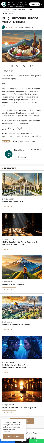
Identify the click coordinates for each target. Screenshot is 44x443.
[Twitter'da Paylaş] (22, 441)
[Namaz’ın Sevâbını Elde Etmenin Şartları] (22, 390)
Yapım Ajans (32, 433)
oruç (33, 141)
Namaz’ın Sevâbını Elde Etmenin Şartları (19, 407)
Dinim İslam (10, 27)
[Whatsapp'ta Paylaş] (36, 441)
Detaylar (6, 431)
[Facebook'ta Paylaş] (7, 441)
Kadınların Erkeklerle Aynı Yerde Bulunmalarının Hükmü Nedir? (15, 366)
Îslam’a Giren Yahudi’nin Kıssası (16, 325)
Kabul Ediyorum (13, 436)
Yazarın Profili (35, 149)
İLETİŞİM (34, 438)
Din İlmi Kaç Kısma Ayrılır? (13, 202)
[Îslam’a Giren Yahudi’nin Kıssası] (22, 307)
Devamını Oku (9, 206)
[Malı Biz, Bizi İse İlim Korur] (22, 267)
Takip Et (23, 157)
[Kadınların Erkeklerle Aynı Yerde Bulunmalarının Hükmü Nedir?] (22, 347)
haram (15, 141)
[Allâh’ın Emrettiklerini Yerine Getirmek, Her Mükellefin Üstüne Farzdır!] (22, 224)
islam (27, 141)
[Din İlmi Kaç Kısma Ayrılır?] (22, 184)
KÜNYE (27, 438)
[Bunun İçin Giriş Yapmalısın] (12, 66)
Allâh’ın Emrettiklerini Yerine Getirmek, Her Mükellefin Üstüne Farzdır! (20, 243)
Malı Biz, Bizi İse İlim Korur (13, 284)
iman (21, 141)
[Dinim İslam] (8, 154)
